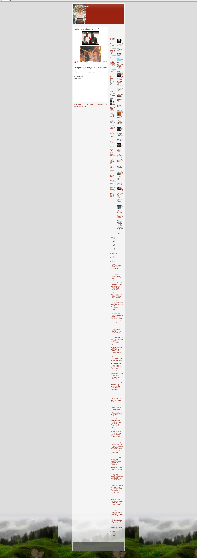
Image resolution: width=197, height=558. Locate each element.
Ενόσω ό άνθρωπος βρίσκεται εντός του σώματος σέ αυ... (117, 316)
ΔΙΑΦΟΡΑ (111, 51)
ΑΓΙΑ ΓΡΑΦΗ (112, 38)
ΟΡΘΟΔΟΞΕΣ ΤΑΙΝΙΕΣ (112, 74)
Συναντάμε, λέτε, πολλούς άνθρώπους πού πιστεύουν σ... (116, 318)
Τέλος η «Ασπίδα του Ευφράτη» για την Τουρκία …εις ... (117, 280)
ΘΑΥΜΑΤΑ (111, 63)
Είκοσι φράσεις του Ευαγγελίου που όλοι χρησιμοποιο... (117, 307)
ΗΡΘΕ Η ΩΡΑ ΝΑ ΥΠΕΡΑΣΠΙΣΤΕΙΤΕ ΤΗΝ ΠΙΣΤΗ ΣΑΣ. (117, 340)
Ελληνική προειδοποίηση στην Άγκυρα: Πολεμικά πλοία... (116, 506)
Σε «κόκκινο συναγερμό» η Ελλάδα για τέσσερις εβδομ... (116, 389)
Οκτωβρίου (113, 254)
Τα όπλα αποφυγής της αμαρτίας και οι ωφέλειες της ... (117, 450)
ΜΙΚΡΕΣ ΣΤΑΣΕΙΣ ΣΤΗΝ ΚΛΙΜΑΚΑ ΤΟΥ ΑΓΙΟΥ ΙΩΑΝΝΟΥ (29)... (117, 481)
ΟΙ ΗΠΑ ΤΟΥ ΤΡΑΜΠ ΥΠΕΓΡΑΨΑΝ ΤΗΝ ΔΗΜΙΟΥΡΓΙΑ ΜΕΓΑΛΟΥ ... (117, 325)
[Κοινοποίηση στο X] (92, 72)
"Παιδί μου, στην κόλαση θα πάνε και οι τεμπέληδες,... (117, 292)
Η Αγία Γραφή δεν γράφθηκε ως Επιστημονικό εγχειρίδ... (116, 266)
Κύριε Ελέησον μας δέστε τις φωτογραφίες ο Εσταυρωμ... (116, 272)
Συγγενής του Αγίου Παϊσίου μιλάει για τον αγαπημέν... (116, 311)
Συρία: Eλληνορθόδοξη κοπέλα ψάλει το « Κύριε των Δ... (116, 287)
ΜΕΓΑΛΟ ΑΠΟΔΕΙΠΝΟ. (115, 470)
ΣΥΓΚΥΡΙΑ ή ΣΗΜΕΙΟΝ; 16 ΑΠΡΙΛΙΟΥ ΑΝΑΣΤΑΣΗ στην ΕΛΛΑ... (116, 493)
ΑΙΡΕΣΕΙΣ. (111, 40)
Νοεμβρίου (113, 253)
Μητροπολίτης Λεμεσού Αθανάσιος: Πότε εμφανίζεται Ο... (117, 344)
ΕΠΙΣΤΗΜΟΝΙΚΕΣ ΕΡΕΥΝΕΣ (112, 62)
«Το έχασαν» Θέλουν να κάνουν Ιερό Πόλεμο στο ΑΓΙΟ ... (117, 447)
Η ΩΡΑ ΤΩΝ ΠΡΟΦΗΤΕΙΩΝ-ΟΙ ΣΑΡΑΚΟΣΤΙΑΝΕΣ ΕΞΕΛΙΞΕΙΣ (116, 520)
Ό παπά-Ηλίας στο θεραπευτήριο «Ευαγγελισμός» (116, 335)
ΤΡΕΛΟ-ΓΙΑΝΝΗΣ (111, 119)
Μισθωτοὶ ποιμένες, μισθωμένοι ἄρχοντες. (111, 178)
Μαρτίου (112, 264)
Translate (113, 95)
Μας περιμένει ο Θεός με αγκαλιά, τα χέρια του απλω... (117, 348)
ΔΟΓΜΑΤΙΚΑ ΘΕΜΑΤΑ (112, 53)
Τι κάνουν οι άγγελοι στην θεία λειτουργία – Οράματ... (116, 350)
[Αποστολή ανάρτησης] (89, 72)
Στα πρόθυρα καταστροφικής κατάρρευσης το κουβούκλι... (116, 364)
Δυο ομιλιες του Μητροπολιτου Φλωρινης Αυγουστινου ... (116, 490)
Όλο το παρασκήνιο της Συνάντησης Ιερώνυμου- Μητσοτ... (117, 445)
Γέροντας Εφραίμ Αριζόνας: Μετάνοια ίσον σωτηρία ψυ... (117, 274)
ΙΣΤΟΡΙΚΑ (111, 66)
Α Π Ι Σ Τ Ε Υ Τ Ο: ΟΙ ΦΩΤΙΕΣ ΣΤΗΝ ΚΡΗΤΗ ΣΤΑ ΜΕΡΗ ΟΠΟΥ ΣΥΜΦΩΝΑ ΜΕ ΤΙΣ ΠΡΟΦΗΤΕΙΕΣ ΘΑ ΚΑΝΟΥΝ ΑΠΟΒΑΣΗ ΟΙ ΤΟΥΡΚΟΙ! (120, 62)
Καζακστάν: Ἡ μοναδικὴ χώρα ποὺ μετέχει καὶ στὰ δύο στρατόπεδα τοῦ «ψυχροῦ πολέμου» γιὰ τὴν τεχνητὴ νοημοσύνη (112, 163)
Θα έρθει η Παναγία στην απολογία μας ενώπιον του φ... (116, 513)
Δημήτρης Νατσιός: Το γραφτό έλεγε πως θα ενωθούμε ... (117, 515)
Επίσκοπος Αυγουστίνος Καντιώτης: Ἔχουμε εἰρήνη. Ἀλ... (117, 477)
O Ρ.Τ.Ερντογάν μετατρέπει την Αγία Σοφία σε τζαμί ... (117, 402)
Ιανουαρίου (113, 531)
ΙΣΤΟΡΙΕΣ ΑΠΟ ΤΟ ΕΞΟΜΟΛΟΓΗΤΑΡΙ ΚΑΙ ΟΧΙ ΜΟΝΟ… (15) (116, 378)
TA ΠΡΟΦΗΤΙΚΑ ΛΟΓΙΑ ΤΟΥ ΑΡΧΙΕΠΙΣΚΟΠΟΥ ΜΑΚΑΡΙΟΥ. (116, 352)
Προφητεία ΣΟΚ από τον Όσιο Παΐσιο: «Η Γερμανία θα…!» (116, 297)
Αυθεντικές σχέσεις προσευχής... (116, 400)
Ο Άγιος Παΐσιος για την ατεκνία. (116, 407)
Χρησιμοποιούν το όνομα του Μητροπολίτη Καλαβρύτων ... (116, 356)
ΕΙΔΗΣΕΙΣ (111, 54)
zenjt (119, 234)
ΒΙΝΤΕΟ (78, 74)
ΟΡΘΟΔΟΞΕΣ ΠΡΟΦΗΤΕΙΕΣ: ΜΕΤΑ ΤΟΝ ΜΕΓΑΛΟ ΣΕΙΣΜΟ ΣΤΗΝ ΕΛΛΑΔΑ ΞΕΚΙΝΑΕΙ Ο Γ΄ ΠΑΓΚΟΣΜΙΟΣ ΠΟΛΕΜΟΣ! (120, 78)
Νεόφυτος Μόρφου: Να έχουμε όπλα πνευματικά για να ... (117, 457)
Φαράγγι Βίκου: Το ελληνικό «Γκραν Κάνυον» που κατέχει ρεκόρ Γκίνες (112, 153)
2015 (112, 534)
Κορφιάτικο (112, 136)
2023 (112, 242)
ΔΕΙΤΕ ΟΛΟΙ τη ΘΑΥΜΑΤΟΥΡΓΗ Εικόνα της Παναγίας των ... (116, 434)
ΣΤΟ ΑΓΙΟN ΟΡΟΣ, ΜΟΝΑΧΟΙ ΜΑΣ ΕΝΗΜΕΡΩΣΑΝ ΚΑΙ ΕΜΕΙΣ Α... (117, 472)
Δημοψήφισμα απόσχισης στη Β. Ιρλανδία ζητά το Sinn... (116, 483)
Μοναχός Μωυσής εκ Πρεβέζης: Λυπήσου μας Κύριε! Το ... (116, 442)
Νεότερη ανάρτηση (78, 104)
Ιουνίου (112, 260)
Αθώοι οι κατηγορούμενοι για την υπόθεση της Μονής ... (116, 398)
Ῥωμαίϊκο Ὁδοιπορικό (112, 158)
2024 (112, 241)
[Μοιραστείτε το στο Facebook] (93, 72)
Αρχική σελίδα (90, 104)
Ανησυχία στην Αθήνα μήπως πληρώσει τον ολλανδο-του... (116, 495)
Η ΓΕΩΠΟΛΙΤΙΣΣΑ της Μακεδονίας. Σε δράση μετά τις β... (117, 327)
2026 (112, 238)
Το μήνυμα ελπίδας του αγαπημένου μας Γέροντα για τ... (117, 440)
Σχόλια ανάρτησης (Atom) (82, 106)
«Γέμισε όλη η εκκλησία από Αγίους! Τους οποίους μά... (117, 528)
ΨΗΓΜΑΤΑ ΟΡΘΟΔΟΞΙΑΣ (112, 184)
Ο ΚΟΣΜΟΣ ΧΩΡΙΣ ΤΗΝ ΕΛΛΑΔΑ (116, 448)
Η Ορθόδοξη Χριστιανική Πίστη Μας (112, 126)
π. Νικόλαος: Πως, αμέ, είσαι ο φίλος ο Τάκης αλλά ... (117, 382)
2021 (112, 245)
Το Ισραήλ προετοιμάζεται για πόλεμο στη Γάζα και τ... (116, 387)
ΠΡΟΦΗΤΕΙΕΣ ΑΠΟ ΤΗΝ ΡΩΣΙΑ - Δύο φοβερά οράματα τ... (116, 475)
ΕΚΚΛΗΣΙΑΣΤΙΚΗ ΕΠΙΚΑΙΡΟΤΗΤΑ (112, 56)
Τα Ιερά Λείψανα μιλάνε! (115, 523)
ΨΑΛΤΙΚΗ (111, 85)
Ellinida (119, 233)
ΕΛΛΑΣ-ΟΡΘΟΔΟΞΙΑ (112, 193)
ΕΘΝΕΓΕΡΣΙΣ (112, 170)
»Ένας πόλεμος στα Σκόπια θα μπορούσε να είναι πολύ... (116, 504)
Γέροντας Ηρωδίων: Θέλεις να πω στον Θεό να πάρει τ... (116, 438)
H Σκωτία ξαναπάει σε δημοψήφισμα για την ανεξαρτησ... (117, 486)
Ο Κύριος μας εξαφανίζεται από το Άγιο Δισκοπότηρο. (116, 423)
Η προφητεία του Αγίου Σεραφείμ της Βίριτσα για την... (117, 282)
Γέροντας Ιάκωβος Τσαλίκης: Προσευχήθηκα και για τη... (116, 313)
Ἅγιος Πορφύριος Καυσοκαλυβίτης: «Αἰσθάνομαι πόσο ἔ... (117, 342)
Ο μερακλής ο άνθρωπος (112, 121)
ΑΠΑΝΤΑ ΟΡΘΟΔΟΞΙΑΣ (112, 107)
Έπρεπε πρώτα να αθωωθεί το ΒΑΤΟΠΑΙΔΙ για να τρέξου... (116, 385)
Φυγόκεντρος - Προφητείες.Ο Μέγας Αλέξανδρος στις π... (117, 404)
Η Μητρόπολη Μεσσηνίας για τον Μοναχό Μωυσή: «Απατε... (116, 427)
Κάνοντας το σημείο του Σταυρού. (116, 416)
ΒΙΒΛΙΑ (111, 47)
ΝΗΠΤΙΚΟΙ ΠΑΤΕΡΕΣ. (111, 68)
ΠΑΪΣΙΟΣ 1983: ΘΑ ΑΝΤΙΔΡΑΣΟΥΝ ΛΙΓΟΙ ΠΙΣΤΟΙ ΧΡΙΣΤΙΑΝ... (117, 409)
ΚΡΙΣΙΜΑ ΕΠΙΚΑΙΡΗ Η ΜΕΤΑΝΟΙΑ (116, 360)
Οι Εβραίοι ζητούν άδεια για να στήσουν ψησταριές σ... (116, 268)
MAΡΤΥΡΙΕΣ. (112, 88)
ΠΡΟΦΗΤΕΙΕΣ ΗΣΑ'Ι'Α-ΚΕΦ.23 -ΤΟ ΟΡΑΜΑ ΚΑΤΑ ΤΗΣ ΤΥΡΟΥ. (117, 366)
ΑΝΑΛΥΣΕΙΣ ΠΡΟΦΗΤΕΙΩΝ (112, 45)
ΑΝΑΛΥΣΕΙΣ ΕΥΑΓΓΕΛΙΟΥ (112, 42)
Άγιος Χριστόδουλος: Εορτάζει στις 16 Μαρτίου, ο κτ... (116, 455)
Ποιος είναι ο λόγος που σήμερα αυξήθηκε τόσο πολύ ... (116, 380)
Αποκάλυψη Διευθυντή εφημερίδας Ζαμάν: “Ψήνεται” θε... (116, 285)
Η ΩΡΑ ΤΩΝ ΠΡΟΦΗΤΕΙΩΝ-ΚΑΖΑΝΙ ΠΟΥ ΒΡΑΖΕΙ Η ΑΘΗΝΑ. (117, 508)
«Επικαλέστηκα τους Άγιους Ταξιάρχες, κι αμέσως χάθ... (116, 421)
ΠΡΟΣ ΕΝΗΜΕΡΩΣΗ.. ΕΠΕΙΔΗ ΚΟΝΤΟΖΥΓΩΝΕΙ (116, 525)
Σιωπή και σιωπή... (114, 453)
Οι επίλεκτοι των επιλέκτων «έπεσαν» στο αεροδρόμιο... (116, 500)
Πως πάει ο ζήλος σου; (115, 333)
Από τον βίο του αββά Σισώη (112, 171)
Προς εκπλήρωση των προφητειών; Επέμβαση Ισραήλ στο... (117, 502)
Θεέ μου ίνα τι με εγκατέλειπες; (116, 516)
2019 (112, 248)
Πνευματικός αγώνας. (114, 452)
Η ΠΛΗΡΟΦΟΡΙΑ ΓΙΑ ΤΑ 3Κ (115, 518)
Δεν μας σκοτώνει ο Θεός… (115, 375)
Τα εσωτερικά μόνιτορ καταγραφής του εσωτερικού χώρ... (116, 396)
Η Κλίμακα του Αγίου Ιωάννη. (116, 276)
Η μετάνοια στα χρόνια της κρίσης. (116, 406)
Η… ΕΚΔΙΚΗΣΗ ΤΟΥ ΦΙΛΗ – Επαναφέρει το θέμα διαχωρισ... (116, 488)
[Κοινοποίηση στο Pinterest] (94, 72)
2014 (112, 535)
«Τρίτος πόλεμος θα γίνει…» (115, 298)
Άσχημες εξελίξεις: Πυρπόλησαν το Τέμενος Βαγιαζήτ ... (116, 368)
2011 (111, 539)
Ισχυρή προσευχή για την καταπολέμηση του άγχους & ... (116, 300)
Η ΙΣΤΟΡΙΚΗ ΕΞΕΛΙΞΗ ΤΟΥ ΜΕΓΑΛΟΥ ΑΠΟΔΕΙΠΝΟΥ (115, 289)
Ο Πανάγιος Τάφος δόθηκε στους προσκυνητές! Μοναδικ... (116, 370)
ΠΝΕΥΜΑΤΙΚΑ (112, 79)
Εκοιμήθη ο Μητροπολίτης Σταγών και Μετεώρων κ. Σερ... (116, 418)
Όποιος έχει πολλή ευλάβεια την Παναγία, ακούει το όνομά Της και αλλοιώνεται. (112, 187)
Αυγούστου (113, 257)
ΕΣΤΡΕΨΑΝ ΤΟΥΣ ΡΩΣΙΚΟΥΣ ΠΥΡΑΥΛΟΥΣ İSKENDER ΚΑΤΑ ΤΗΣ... (116, 323)
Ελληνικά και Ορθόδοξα (112, 176)
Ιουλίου (112, 258)
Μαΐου (112, 261)
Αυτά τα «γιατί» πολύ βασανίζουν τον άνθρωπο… (116, 429)
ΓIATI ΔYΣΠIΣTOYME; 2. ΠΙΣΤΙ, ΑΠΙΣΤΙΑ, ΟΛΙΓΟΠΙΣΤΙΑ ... (116, 332)
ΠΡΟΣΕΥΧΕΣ (112, 81)
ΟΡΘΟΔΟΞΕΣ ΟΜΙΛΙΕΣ (112, 72)
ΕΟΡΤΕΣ (111, 60)
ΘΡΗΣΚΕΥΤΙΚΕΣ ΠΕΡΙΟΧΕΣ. (112, 65)
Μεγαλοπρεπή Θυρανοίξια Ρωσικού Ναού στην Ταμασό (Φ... (117, 295)
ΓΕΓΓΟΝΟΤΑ (112, 50)
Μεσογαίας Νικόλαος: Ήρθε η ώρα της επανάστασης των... (116, 391)
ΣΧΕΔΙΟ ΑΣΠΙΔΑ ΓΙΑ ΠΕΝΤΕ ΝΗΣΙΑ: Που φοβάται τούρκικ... (117, 497)
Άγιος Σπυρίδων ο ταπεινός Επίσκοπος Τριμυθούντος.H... (116, 436)
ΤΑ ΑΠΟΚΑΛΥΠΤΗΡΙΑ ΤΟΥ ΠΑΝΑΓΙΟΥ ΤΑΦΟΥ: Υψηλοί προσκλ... (116, 394)
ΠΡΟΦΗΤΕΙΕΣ (112, 83)
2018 (112, 249)
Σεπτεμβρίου (113, 256)
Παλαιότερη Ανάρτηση (102, 104)
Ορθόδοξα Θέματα (81, 6)
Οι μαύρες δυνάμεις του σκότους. (116, 469)
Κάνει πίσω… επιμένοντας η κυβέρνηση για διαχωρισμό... (116, 320)
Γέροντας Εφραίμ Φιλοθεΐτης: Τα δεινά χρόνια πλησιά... (116, 510)
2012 (112, 538)
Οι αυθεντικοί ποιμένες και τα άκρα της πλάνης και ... (116, 468)
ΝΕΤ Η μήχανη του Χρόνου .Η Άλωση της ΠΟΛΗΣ (116, 522)
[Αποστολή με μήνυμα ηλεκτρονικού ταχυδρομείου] (90, 72)
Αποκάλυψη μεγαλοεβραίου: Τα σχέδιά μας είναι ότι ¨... (116, 460)
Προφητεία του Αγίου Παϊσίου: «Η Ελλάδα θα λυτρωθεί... (116, 425)
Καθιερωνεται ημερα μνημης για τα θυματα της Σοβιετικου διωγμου (112, 196)
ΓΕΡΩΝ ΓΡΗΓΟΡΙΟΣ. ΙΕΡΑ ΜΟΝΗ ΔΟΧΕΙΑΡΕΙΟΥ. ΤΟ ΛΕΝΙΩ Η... (116, 479)
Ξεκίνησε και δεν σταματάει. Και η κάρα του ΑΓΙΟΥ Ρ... (116, 462)
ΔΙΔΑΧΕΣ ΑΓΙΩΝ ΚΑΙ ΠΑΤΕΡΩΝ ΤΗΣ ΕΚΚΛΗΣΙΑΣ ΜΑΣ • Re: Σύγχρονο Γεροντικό (112, 130)
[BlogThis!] (91, 72)
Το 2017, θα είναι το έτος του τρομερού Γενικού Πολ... (116, 464)
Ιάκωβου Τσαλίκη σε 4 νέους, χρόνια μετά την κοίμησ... (117, 374)
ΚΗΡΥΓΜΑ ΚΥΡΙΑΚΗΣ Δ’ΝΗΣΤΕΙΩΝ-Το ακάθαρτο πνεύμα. (117, 338)
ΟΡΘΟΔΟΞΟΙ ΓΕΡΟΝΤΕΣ (112, 78)
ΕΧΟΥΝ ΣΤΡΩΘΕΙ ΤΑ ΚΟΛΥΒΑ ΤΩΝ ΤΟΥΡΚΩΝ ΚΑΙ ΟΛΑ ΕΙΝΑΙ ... (117, 359)
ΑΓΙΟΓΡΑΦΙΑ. (112, 39)
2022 (112, 244)
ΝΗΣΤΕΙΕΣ (111, 70)
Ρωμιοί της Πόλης (112, 150)
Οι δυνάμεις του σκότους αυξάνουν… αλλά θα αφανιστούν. (117, 413)
